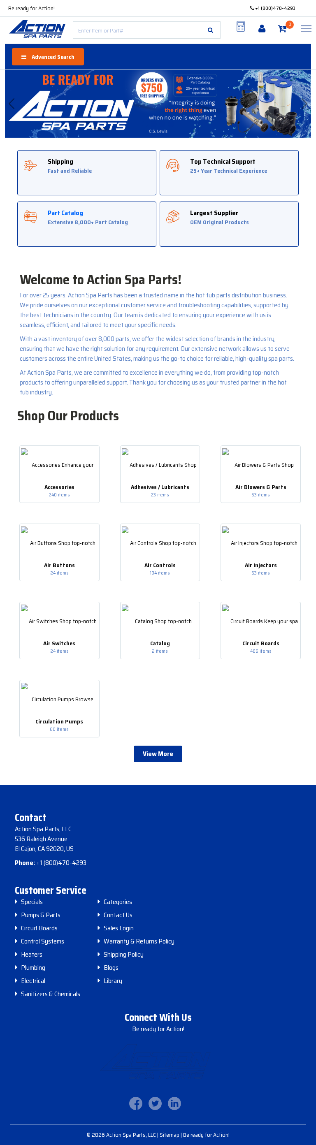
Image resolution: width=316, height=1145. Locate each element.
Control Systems (42, 941)
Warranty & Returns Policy (139, 941)
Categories (118, 902)
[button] (210, 30)
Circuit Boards (39, 928)
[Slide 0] (145, 124)
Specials (32, 902)
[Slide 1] (154, 124)
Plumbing (33, 968)
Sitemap (170, 1134)
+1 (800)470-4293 (274, 8)
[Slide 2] (162, 124)
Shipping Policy (124, 955)
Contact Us (118, 915)
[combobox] (147, 30)
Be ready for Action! (31, 8)
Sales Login (119, 928)
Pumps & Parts (40, 915)
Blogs (111, 968)
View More (158, 754)
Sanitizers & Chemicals (50, 994)
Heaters (31, 955)
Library (113, 981)
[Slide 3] (171, 124)
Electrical (33, 981)
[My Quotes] (240, 26)
